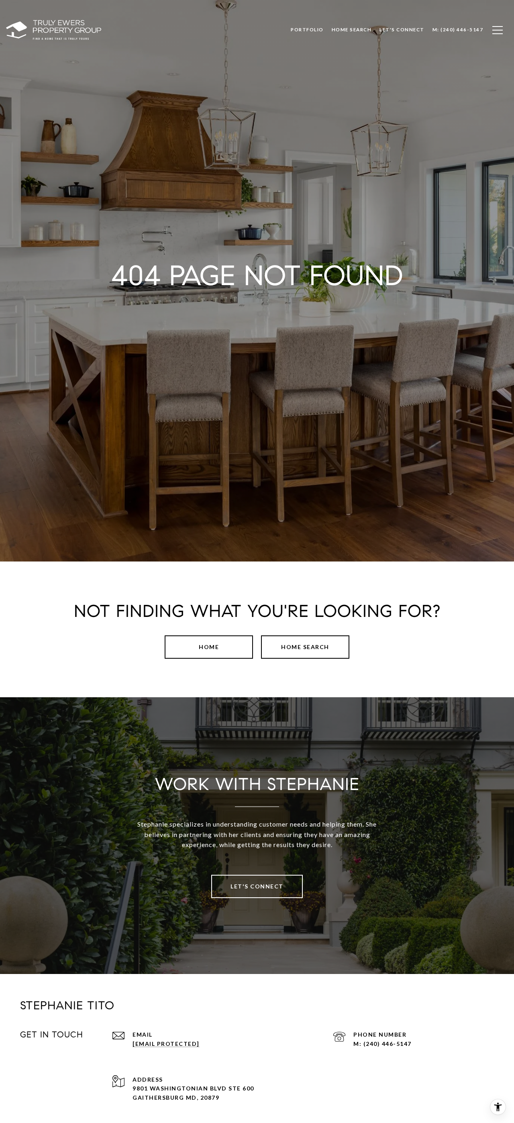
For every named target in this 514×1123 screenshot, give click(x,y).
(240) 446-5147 (387, 1043)
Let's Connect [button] (257, 886)
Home (209, 646)
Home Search (305, 646)
